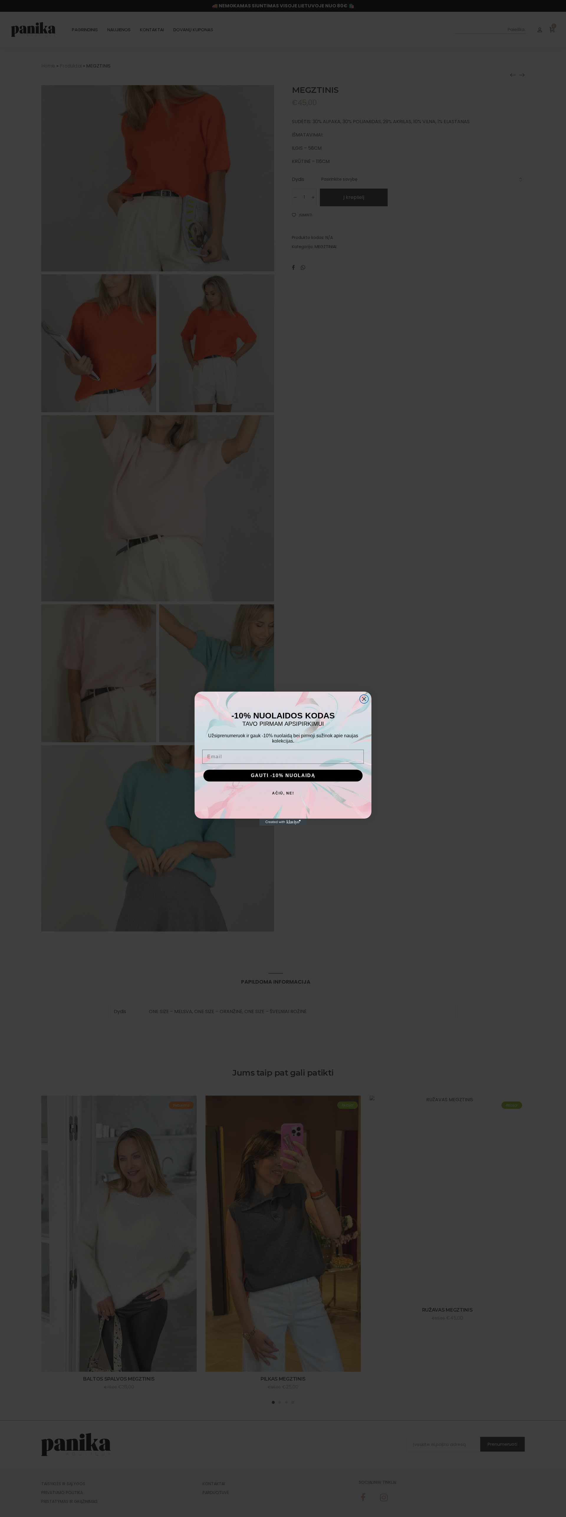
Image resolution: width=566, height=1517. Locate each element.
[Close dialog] (364, 699)
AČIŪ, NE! (283, 793)
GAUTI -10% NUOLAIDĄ (283, 775)
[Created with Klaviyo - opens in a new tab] (283, 822)
